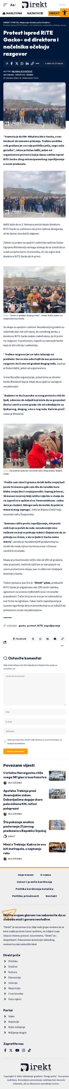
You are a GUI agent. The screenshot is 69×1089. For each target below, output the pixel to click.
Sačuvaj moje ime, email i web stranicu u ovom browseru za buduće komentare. (35, 741)
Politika (58, 777)
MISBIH (30, 75)
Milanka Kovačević (22, 71)
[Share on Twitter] (16, 63)
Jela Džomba (15, 783)
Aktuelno (8, 75)
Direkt (11, 836)
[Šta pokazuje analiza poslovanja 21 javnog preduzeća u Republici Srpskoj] (57, 825)
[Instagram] (23, 1050)
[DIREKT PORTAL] (34, 5)
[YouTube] (17, 1050)
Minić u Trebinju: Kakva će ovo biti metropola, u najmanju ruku (24, 848)
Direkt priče (60, 769)
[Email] (55, 639)
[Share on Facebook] (11, 63)
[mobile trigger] (6, 5)
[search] (53, 5)
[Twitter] (10, 1050)
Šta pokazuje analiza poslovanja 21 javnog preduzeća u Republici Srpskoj (24, 826)
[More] (37, 63)
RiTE (40, 625)
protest (31, 625)
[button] (64, 12)
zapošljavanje (52, 625)
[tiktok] (29, 1050)
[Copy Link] (32, 63)
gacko (22, 625)
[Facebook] (5, 1050)
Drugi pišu (58, 826)
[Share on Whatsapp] (22, 63)
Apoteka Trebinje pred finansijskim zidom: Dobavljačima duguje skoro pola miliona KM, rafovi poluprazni (23, 799)
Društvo (20, 75)
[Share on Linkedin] (27, 63)
